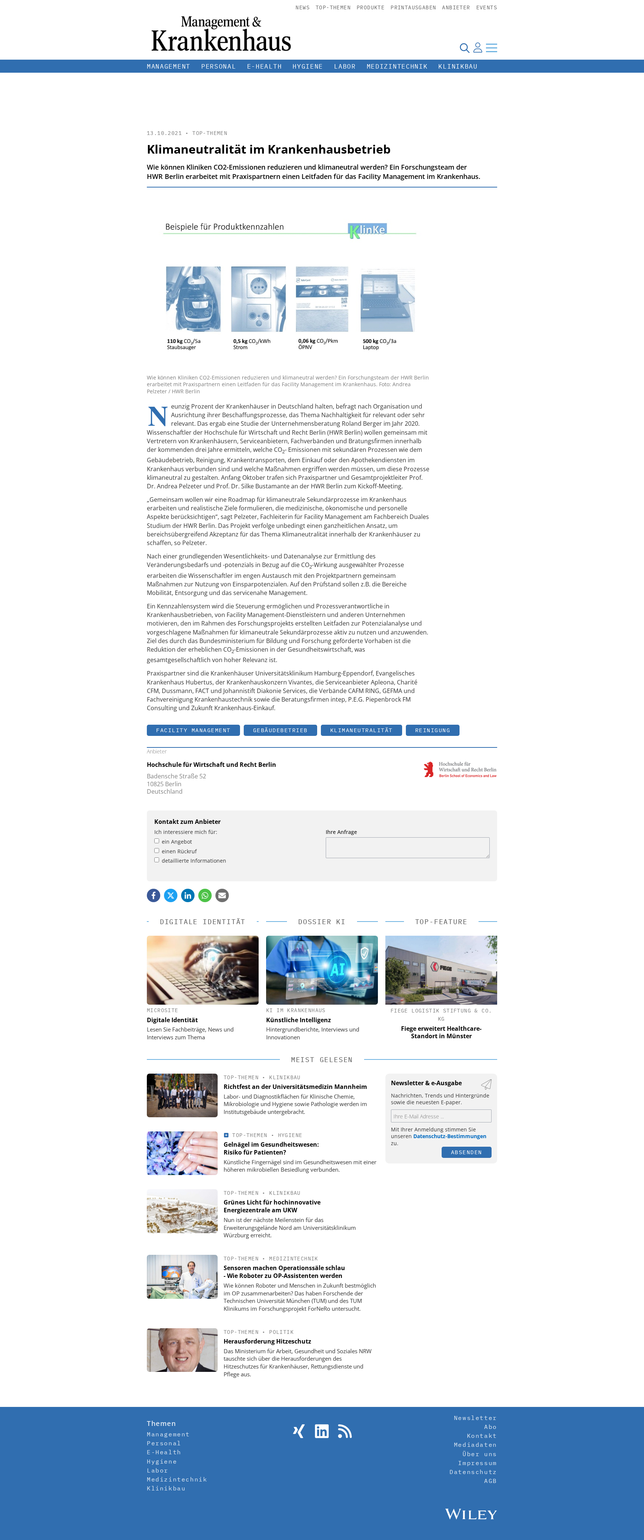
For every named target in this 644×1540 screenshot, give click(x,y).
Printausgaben (413, 7)
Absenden (466, 1152)
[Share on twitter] (170, 895)
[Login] (477, 48)
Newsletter (475, 1417)
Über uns (480, 1454)
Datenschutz (473, 1472)
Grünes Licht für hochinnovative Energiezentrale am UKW (272, 1206)
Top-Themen (333, 7)
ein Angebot (177, 841)
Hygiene (308, 66)
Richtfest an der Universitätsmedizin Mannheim (295, 1087)
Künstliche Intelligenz (298, 1020)
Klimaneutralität (361, 730)
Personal (218, 66)
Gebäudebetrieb (280, 730)
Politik (281, 1332)
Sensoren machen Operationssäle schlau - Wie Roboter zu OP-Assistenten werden (284, 1272)
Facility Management (193, 730)
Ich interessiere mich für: (185, 831)
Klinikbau (457, 66)
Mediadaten (475, 1444)
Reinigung (433, 730)
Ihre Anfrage (341, 831)
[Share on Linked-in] (188, 895)
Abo (490, 1426)
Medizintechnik (397, 66)
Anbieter (456, 7)
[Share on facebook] (153, 895)
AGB (490, 1480)
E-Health (264, 66)
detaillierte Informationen (194, 860)
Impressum (477, 1463)
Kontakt (482, 1435)
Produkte (371, 7)
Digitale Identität (172, 1020)
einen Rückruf (179, 851)
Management (168, 66)
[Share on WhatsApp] (205, 895)
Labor (345, 66)
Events (486, 7)
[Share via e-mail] (222, 895)
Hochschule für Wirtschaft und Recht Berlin (211, 764)
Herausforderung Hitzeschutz (267, 1341)
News (303, 7)
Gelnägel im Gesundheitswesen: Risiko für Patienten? (271, 1148)
